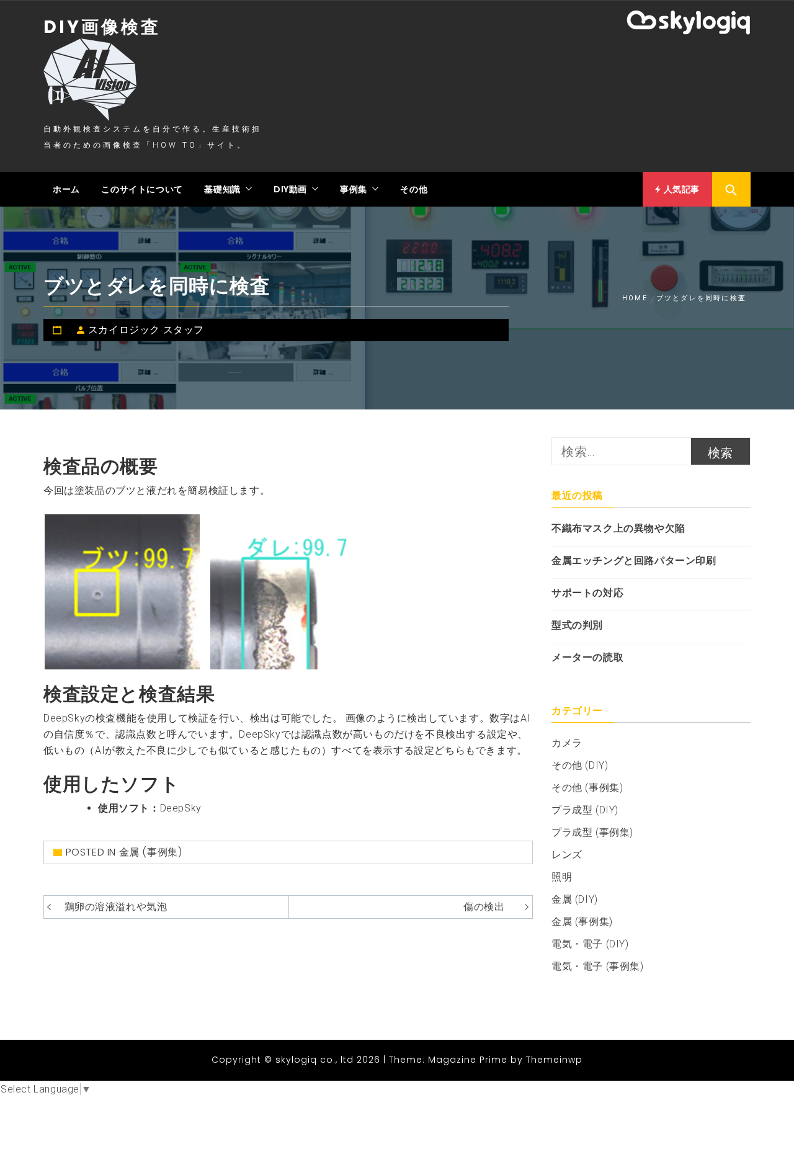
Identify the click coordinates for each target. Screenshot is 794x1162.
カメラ (566, 743)
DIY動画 (290, 189)
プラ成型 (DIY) (584, 810)
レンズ (566, 854)
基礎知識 (222, 189)
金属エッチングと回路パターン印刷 (633, 560)
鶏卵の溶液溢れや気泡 (116, 907)
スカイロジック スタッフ (146, 330)
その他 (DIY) (579, 765)
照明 (561, 877)
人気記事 (680, 189)
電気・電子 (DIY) (590, 944)
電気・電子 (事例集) (597, 966)
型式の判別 (577, 625)
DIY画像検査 (102, 27)
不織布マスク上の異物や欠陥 (618, 528)
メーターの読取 (587, 657)
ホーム (66, 189)
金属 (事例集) (150, 852)
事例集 (353, 189)
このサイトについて (141, 189)
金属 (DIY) (574, 899)
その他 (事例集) (587, 787)
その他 (413, 189)
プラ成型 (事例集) (592, 832)
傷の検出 (483, 907)
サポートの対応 (587, 593)
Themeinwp (554, 1059)
